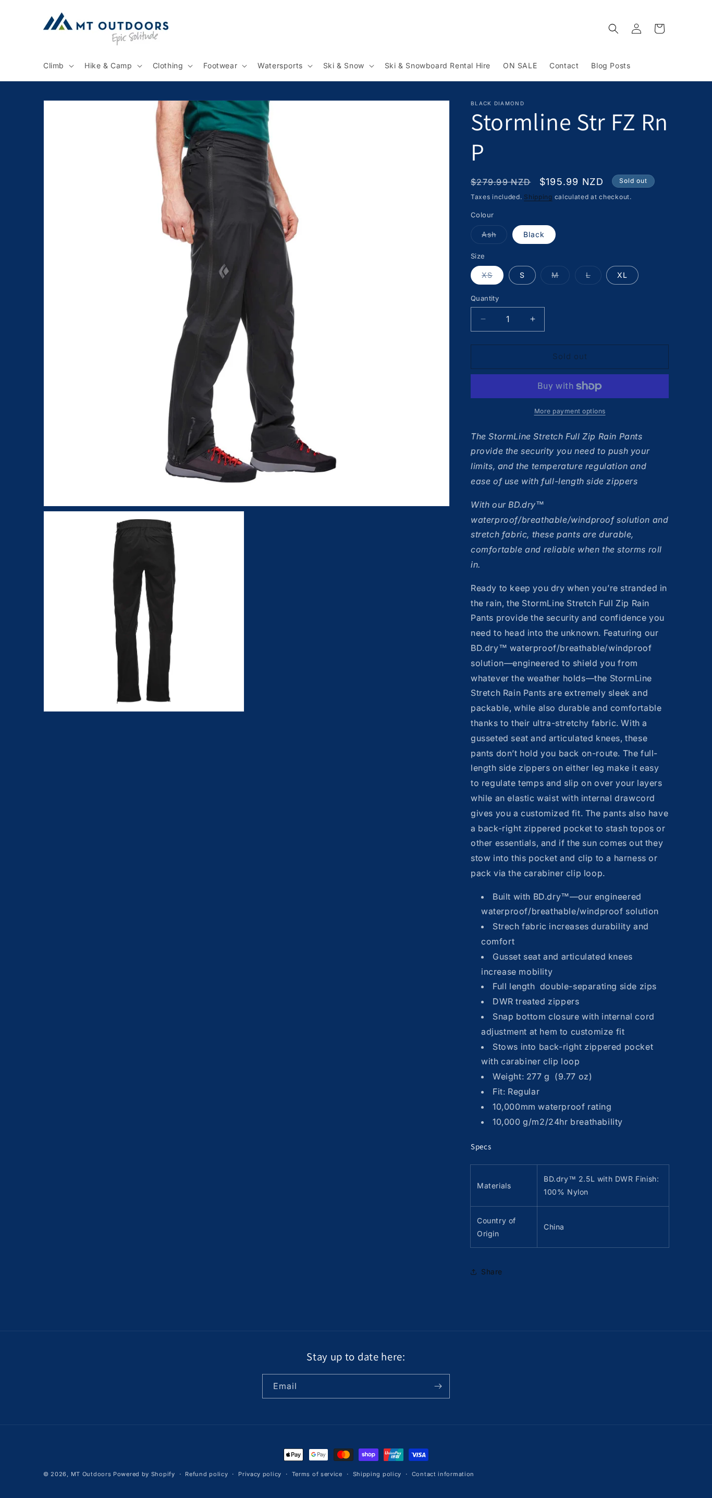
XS (493, 277)
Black (534, 234)
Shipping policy (377, 1474)
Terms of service (317, 1474)
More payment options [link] (570, 411)
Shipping (538, 197)
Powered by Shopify (144, 1474)
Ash (494, 236)
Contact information (443, 1474)
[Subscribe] (437, 1386)
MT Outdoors (91, 1474)
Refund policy (206, 1474)
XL (622, 275)
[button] (57, 66)
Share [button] (491, 1271)
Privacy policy (259, 1474)
